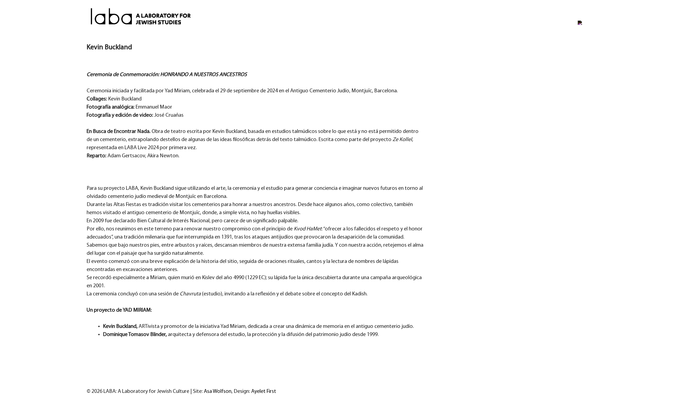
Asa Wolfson (217, 391)
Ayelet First (263, 391)
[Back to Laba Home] (596, 17)
